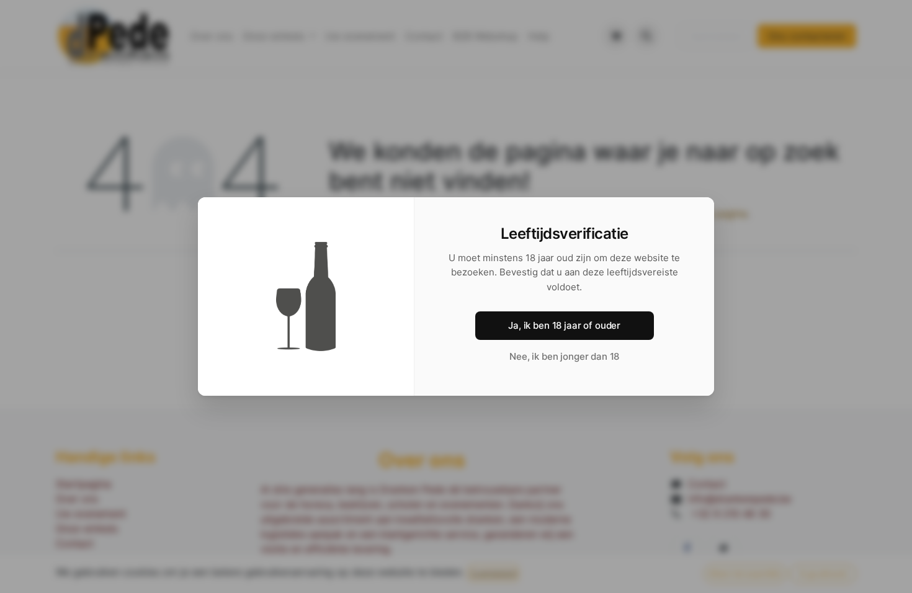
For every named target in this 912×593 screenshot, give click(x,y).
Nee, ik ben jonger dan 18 (564, 356)
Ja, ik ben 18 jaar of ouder (564, 325)
